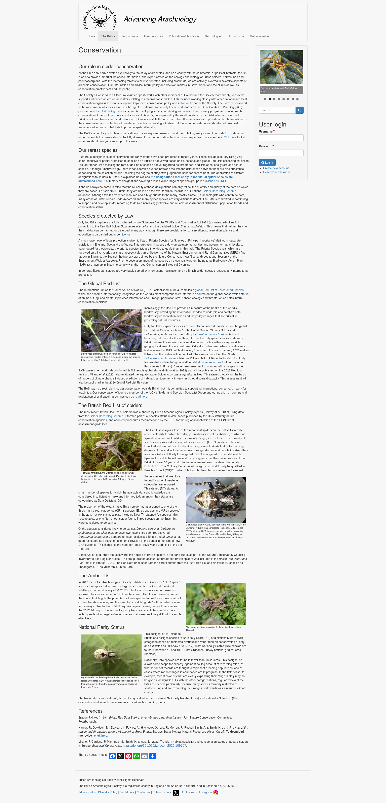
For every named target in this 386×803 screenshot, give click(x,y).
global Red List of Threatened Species (219, 290)
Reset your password (276, 172)
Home (91, 36)
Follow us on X (163, 792)
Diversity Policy (107, 792)
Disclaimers (127, 792)
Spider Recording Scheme (219, 191)
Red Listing (108, 111)
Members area (153, 36)
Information (234, 36)
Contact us (143, 792)
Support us (128, 36)
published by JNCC (215, 181)
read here (141, 396)
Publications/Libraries (183, 36)
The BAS (107, 36)
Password (265, 146)
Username (266, 131)
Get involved (258, 36)
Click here (230, 137)
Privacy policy (87, 792)
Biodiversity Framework (169, 107)
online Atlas (181, 119)
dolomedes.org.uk (209, 362)
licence (126, 234)
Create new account (276, 168)
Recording (212, 36)
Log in (268, 162)
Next (309, 73)
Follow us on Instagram (197, 792)
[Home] (101, 17)
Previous (254, 73)
